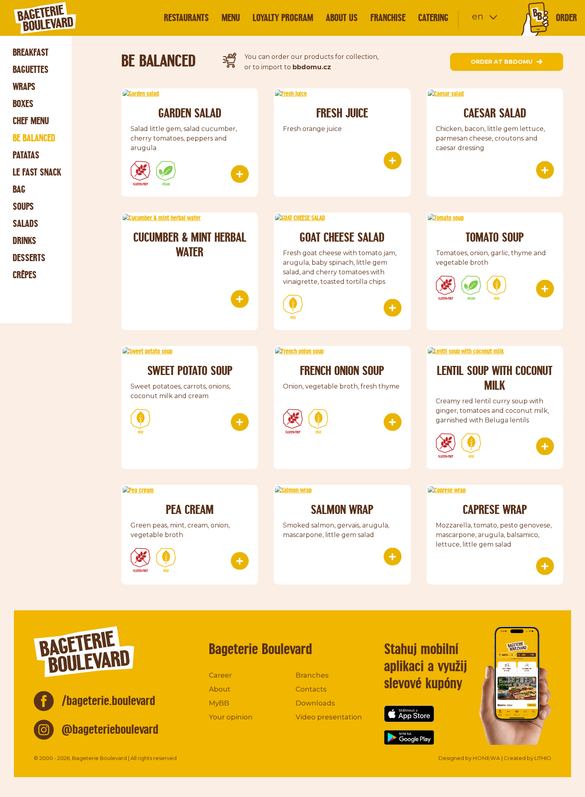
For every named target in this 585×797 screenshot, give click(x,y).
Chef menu (31, 121)
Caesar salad (495, 112)
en (478, 16)
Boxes (23, 103)
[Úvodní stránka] (59, 18)
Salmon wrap (342, 509)
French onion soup (342, 370)
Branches (312, 675)
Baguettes (31, 69)
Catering (433, 17)
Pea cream (190, 509)
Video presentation (329, 717)
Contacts (311, 689)
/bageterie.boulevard (108, 700)
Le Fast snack (37, 172)
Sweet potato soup (189, 370)
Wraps (24, 86)
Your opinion (231, 717)
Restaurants (186, 17)
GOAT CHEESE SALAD (342, 237)
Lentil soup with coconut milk (494, 378)
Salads (25, 223)
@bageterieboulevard (110, 729)
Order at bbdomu (501, 61)
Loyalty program (283, 17)
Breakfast (31, 52)
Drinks (24, 240)
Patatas (26, 155)
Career (220, 675)
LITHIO (542, 758)
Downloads (315, 703)
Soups (23, 206)
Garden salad (189, 112)
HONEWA (486, 758)
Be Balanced (34, 138)
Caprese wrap (495, 509)
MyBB (219, 703)
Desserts (29, 258)
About (219, 689)
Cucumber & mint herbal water (189, 244)
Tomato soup (495, 237)
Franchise (388, 17)
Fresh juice (342, 112)
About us (342, 17)
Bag (19, 189)
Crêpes (25, 275)
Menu (231, 17)
